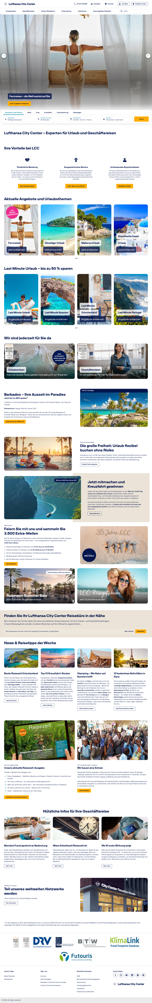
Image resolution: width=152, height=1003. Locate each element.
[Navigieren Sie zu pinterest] (143, 975)
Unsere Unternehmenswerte (50, 985)
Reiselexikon (8, 979)
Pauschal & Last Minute (13, 112)
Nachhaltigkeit (46, 979)
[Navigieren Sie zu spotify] (138, 975)
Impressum (80, 988)
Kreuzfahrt (48, 112)
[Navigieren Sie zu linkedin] (132, 975)
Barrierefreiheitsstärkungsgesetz (88, 979)
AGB (78, 976)
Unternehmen (66, 11)
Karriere (43, 976)
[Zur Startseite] (20, 4)
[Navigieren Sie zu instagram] (121, 975)
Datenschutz (81, 982)
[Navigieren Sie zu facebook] (115, 975)
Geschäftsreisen (28, 11)
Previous (4, 56)
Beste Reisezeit (9, 976)
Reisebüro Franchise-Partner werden (53, 982)
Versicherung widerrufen (85, 991)
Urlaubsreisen (11, 11)
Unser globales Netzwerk (102, 11)
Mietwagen (77, 112)
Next (148, 56)
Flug (37, 112)
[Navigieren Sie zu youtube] (126, 975)
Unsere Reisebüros (48, 11)
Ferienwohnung (62, 112)
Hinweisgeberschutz (84, 985)
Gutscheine (82, 11)
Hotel (29, 112)
